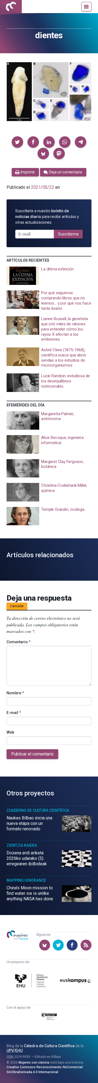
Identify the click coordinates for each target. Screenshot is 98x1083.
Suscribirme (68, 234)
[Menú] (86, 6)
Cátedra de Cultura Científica (49, 1046)
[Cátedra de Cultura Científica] (32, 981)
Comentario (18, 642)
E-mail (14, 712)
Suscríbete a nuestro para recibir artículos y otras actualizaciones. (47, 217)
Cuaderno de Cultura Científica (38, 810)
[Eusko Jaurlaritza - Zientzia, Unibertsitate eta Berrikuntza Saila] (49, 1017)
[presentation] (49, 276)
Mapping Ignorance (26, 880)
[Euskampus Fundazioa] (75, 981)
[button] (17, 142)
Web (10, 732)
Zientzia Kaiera (22, 845)
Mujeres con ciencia (34, 1062)
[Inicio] (11, 6)
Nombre (15, 693)
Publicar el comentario (32, 754)
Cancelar (17, 606)
